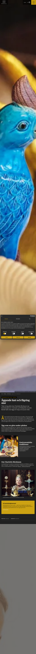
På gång (5, 393)
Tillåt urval (18, 337)
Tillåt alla (29, 337)
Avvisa (7, 337)
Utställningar (9, 393)
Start (2, 393)
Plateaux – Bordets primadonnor (24, 466)
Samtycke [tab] (6, 318)
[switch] (13, 333)
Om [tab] (29, 318)
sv (27, 2)
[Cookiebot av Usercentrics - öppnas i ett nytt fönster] (31, 316)
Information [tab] (18, 318)
